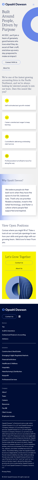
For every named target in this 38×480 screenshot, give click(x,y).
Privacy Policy (6, 471)
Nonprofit (5, 375)
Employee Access (8, 416)
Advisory (5, 339)
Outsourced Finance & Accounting (14, 335)
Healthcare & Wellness (10, 363)
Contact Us (19, 263)
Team (4, 396)
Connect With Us (11, 62)
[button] (33, 5)
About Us (6, 68)
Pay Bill (4, 408)
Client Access (7, 412)
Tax (3, 327)
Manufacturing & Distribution (12, 371)
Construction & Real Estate (11, 351)
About (4, 392)
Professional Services (9, 379)
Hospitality (6, 367)
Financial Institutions (9, 359)
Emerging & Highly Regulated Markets (15, 355)
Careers (5, 400)
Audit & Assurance (8, 331)
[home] (14, 4)
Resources (5, 404)
